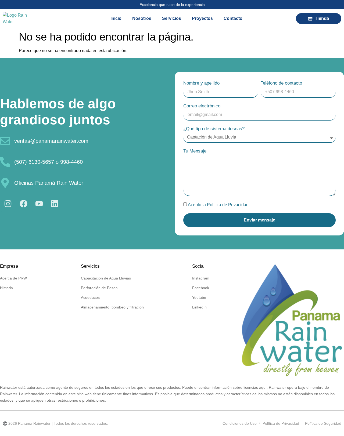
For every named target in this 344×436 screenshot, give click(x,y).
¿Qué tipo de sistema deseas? (214, 128)
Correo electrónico (201, 105)
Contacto (233, 18)
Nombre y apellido (201, 83)
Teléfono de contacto (281, 83)
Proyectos (202, 18)
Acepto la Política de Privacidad (218, 204)
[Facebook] (23, 204)
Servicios (171, 18)
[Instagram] (8, 204)
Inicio (115, 18)
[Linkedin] (54, 204)
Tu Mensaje (194, 151)
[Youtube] (39, 204)
